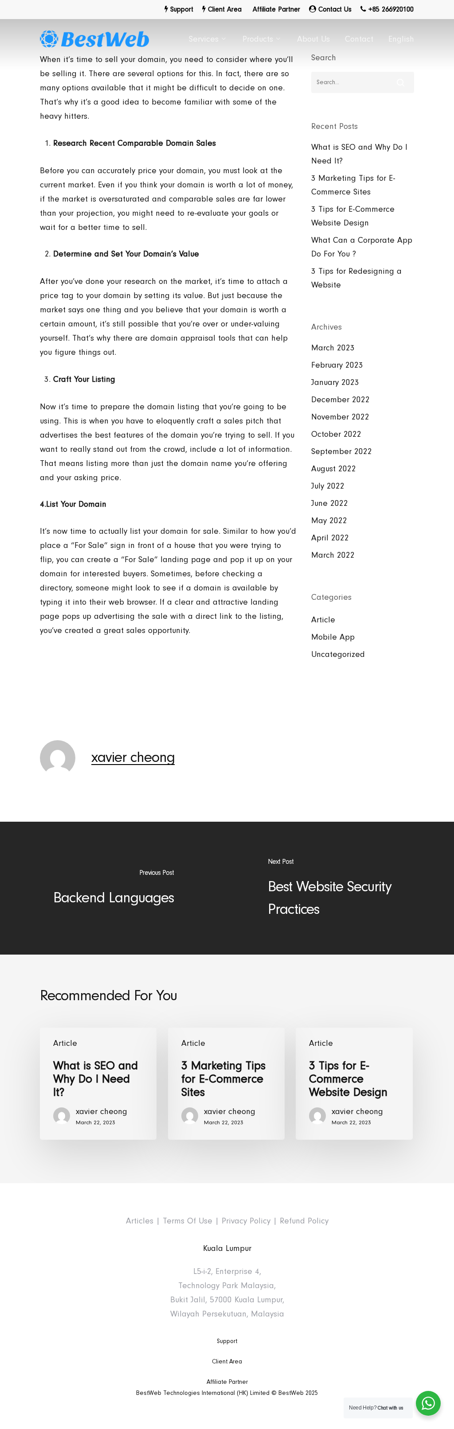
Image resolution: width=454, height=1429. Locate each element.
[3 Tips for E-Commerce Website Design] (354, 1084)
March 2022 (333, 555)
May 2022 (329, 520)
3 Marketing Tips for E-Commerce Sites (353, 185)
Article (323, 620)
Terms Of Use (187, 1221)
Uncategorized (338, 654)
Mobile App (333, 637)
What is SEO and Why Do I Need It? (359, 154)
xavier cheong (133, 757)
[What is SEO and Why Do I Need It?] (98, 1084)
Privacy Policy (246, 1221)
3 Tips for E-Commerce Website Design (353, 216)
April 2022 (330, 538)
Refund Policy (304, 1221)
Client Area (227, 1361)
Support (227, 1341)
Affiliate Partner (227, 1382)
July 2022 (327, 486)
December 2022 (340, 399)
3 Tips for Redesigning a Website (356, 278)
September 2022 (341, 451)
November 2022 (340, 417)
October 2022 (336, 434)
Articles (139, 1221)
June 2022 (329, 503)
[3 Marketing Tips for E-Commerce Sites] (226, 1084)
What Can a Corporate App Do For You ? (361, 247)
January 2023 (335, 382)
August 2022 (333, 469)
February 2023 (337, 365)
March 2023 (333, 348)
